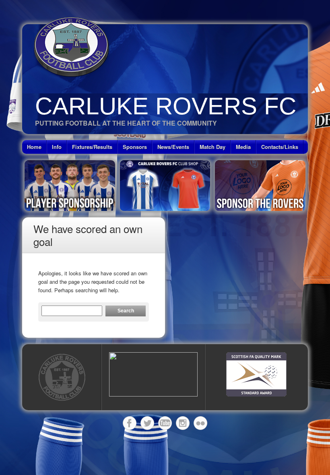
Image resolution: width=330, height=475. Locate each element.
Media (243, 147)
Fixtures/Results (92, 147)
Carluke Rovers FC (165, 106)
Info (57, 147)
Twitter (147, 423)
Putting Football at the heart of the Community (126, 123)
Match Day (212, 147)
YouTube (165, 423)
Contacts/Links (279, 147)
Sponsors (135, 147)
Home (34, 147)
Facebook (129, 423)
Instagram (182, 423)
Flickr (200, 423)
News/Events (173, 147)
